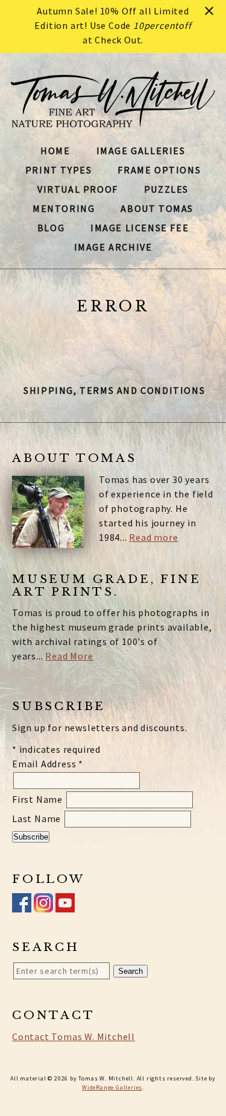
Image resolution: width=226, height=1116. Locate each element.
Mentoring (64, 208)
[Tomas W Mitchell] (113, 120)
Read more (153, 537)
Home (55, 151)
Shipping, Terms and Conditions (114, 390)
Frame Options (159, 170)
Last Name (37, 818)
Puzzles (166, 189)
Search (130, 971)
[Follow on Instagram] (43, 905)
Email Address (47, 764)
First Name (38, 799)
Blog (50, 228)
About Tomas (157, 208)
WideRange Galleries (112, 1087)
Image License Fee (139, 228)
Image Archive (113, 247)
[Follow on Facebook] (21, 905)
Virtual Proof (77, 189)
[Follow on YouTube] (65, 905)
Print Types (58, 170)
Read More (69, 656)
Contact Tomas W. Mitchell (73, 1036)
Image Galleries (141, 151)
